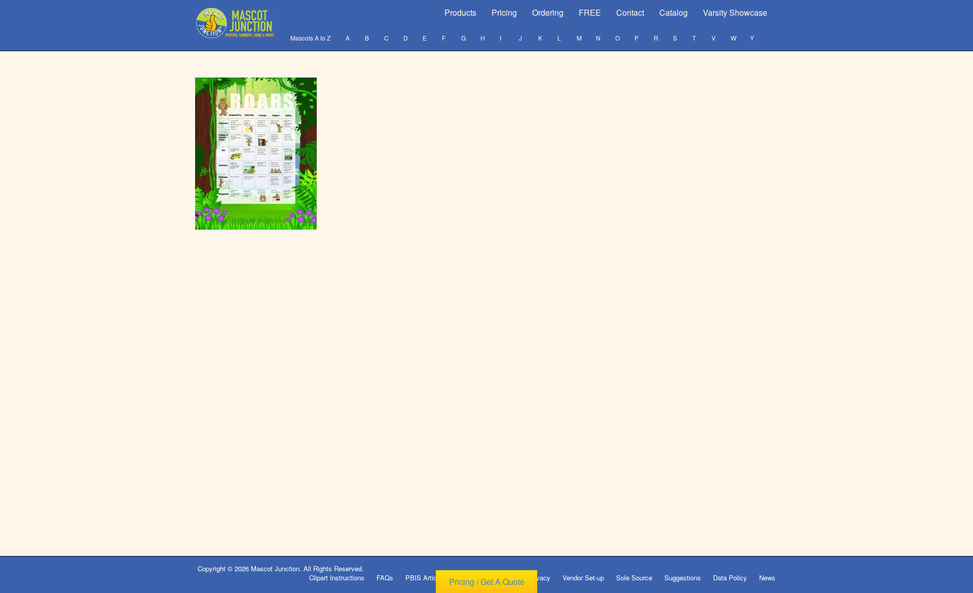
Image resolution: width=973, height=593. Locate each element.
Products (460, 12)
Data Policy (730, 577)
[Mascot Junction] (236, 23)
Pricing (504, 12)
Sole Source (634, 577)
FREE (590, 12)
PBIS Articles (425, 577)
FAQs (385, 577)
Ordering (548, 12)
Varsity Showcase (735, 12)
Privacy (539, 577)
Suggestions (682, 577)
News (767, 577)
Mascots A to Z (310, 37)
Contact (630, 12)
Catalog (673, 12)
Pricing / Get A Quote (487, 581)
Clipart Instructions (336, 577)
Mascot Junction (275, 568)
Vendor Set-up (583, 577)
